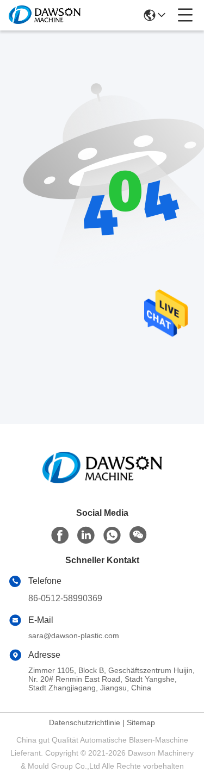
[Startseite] (102, 480)
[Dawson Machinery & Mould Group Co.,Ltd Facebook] (60, 535)
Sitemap (141, 722)
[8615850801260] (112, 535)
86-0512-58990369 (65, 598)
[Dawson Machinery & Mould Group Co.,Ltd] (45, 15)
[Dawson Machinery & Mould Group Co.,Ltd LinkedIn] (86, 535)
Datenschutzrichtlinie (84, 722)
